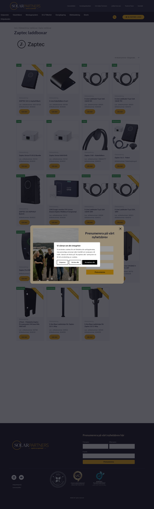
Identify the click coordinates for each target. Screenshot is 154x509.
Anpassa (62, 262)
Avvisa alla (75, 262)
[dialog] (77, 254)
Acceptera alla (90, 262)
